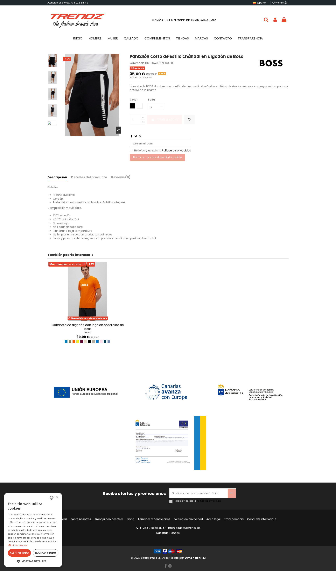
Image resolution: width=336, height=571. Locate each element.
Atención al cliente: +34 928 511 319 (67, 2)
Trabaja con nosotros (108, 519)
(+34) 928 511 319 (151, 528)
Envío (130, 519)
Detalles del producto (89, 177)
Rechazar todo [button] (45, 552)
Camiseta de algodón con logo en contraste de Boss (88, 327)
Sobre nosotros (81, 519)
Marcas (62, 519)
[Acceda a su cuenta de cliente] (275, 20)
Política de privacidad (176, 150)
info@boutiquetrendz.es (184, 528)
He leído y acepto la (162, 150)
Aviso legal (213, 519)
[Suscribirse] (232, 493)
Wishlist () (282, 2)
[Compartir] (131, 136)
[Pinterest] (140, 136)
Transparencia (234, 519)
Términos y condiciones (154, 519)
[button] (33, 561)
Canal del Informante (261, 519)
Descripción (57, 177)
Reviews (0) (120, 177)
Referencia (137, 63)
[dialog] (33, 530)
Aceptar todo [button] (19, 552)
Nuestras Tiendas (168, 533)
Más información (17, 545)
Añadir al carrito (167, 120)
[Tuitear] (136, 136)
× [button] (56, 497)
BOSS (88, 332)
